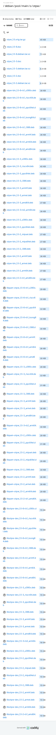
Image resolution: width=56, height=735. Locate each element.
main (25, 6)
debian (9, 6)
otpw (36, 6)
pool (17, 6)
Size (51, 25)
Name (10, 25)
